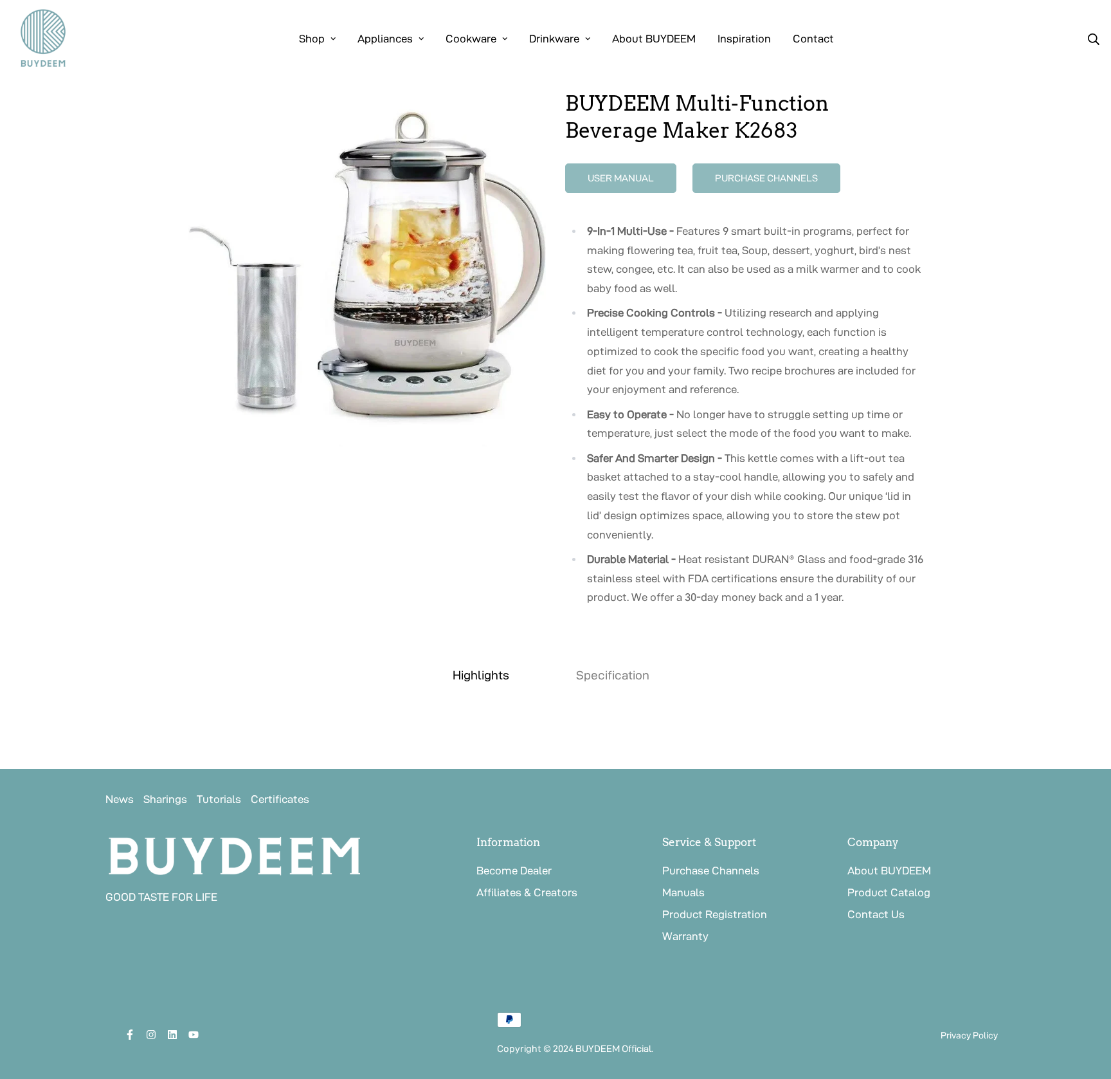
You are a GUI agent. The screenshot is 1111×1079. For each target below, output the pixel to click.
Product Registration (714, 914)
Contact (813, 38)
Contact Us (876, 914)
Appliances (385, 38)
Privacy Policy (969, 1035)
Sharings (165, 799)
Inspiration (744, 38)
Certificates (280, 799)
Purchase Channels (710, 870)
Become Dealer (514, 870)
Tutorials (219, 799)
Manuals (683, 892)
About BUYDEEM (654, 38)
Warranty (685, 936)
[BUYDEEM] (43, 39)
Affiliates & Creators (526, 892)
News (119, 799)
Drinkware (554, 38)
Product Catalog (888, 892)
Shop (312, 38)
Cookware (471, 38)
